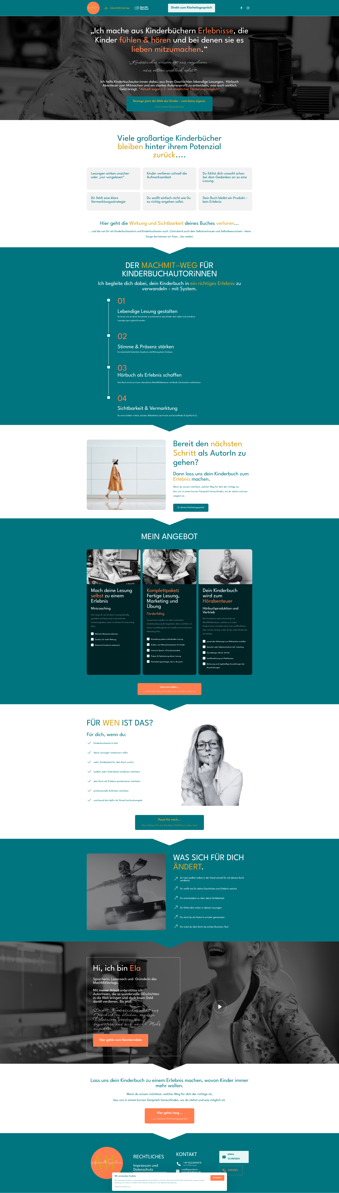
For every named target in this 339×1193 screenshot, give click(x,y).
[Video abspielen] (220, 1006)
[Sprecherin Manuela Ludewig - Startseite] (93, 8)
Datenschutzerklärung (122, 1187)
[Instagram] (249, 8)
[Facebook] (242, 8)
